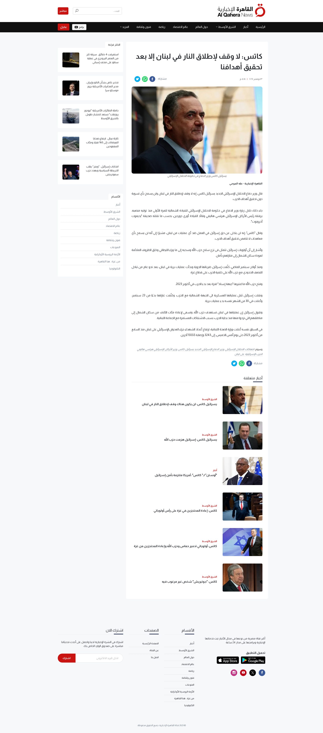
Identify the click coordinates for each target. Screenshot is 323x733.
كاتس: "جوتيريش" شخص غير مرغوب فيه (189, 581)
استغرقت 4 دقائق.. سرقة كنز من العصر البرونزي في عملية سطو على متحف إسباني (102, 58)
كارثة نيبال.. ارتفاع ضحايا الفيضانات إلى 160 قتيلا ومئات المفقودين (102, 142)
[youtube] (243, 672)
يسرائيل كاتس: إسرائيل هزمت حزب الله (190, 439)
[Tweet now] (252, 672)
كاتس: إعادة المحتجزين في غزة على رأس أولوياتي (185, 510)
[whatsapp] (145, 79)
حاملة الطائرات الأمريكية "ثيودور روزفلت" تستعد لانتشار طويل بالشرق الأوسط (101, 114)
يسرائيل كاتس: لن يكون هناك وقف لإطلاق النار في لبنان (179, 404)
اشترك (67, 658)
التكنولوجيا (114, 268)
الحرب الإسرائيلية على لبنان (249, 354)
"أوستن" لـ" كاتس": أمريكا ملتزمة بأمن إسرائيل (186, 475)
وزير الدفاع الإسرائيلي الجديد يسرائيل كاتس (201, 349)
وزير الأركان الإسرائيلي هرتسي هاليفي (157, 349)
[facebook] (152, 79)
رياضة (162, 26)
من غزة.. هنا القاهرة (109, 261)
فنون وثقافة (143, 26)
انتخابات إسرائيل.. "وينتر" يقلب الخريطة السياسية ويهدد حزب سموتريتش (102, 170)
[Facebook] (262, 672)
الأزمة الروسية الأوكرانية (107, 254)
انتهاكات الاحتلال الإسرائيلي (239, 349)
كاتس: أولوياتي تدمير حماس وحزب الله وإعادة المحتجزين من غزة (175, 546)
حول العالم (202, 26)
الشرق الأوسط (227, 26)
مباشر (63, 10)
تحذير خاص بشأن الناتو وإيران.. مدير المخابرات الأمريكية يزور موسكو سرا (102, 86)
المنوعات (115, 247)
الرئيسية (260, 26)
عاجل (63, 27)
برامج (81, 27)
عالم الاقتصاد (180, 26)
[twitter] (137, 79)
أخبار (245, 26)
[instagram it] (234, 672)
